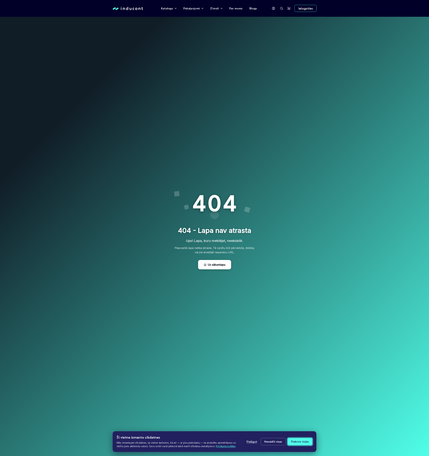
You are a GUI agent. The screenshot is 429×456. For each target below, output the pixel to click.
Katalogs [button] (167, 8)
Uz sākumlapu (216, 264)
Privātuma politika (226, 446)
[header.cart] (289, 8)
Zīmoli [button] (214, 8)
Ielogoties (305, 8)
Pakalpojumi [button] (191, 8)
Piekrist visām (300, 441)
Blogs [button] (253, 8)
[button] (273, 8)
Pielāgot (252, 441)
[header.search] (282, 8)
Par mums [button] (236, 8)
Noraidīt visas (273, 441)
